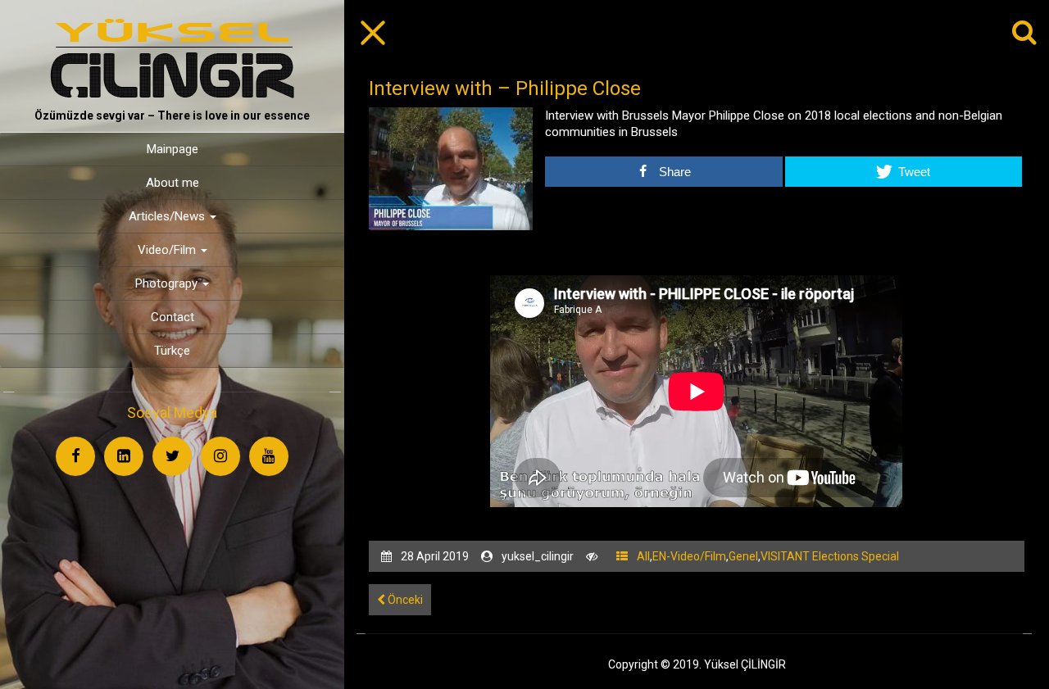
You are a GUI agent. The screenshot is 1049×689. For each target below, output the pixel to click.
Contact (172, 317)
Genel (743, 556)
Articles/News (168, 216)
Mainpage (172, 149)
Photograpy (168, 283)
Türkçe (172, 350)
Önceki (404, 599)
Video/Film (168, 250)
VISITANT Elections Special (830, 556)
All (643, 556)
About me (172, 182)
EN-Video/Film (689, 556)
